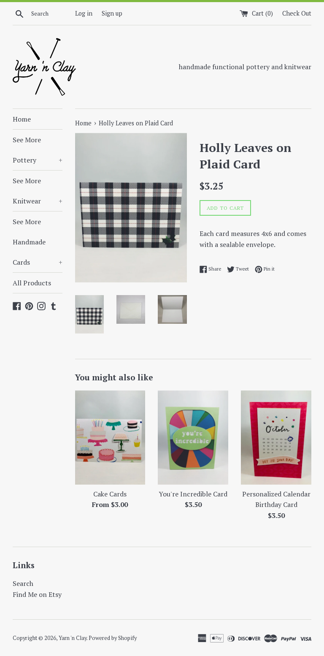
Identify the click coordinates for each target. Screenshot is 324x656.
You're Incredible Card (193, 494)
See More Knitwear (37, 191)
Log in (83, 13)
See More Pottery (37, 150)
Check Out (296, 13)
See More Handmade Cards (37, 242)
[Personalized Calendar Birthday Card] (276, 437)
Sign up (112, 13)
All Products (32, 282)
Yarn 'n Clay (72, 638)
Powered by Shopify (113, 638)
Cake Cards (110, 494)
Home (22, 119)
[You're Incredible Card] (193, 437)
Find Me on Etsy (37, 594)
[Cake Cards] (110, 437)
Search (23, 583)
